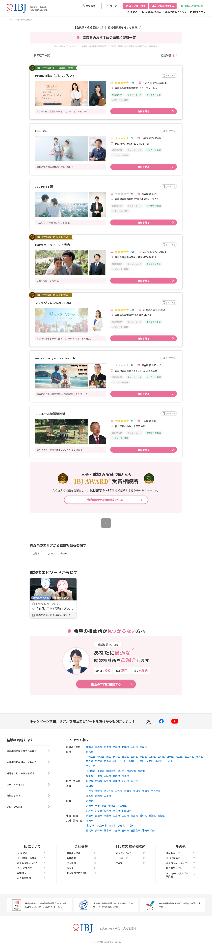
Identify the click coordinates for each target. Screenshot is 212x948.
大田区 (179, 756)
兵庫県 (89, 810)
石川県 (125, 781)
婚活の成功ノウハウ (175, 12)
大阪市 (89, 805)
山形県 (134, 747)
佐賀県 (89, 830)
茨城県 (107, 776)
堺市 (97, 805)
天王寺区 (122, 805)
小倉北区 (122, 825)
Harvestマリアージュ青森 (52, 245)
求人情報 (71, 863)
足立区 (149, 761)
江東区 (152, 756)
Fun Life (41, 131)
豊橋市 (145, 791)
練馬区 (140, 761)
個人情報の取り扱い (77, 873)
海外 (153, 830)
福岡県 (89, 820)
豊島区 (107, 761)
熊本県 (107, 830)
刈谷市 (118, 791)
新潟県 (98, 781)
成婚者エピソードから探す (20, 773)
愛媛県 (152, 815)
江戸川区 (169, 761)
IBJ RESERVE (173, 858)
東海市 (127, 791)
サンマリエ (122, 858)
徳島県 (134, 815)
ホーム (12, 19)
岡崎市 (98, 791)
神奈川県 (90, 766)
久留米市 (102, 825)
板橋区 (132, 761)
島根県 (98, 815)
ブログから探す (15, 806)
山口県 (125, 815)
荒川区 (123, 761)
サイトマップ (173, 853)
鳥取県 (89, 815)
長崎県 (98, 830)
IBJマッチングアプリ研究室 (177, 875)
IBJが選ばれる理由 (151, 12)
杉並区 (98, 761)
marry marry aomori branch (55, 358)
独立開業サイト (174, 868)
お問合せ (71, 868)
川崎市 (100, 771)
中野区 (89, 761)
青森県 (98, 747)
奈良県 (116, 810)
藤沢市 (121, 771)
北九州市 (90, 825)
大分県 (116, 830)
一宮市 (89, 791)
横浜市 (141, 771)
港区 (108, 756)
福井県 (134, 781)
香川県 (143, 815)
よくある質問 (24, 878)
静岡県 (98, 795)
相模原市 (111, 771)
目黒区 (170, 756)
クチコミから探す (16, 784)
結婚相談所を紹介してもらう (22, 762)
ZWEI (119, 863)
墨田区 (143, 756)
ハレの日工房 (44, 186)
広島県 (116, 815)
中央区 (100, 756)
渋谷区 (199, 756)
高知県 (161, 815)
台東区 (134, 756)
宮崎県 (125, 830)
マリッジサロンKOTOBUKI (53, 302)
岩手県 (107, 747)
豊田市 (136, 791)
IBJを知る (132, 12)
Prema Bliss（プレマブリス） (55, 75)
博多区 (132, 825)
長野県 (107, 781)
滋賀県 (107, 810)
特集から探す (14, 795)
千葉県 (98, 776)
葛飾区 (158, 761)
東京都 (89, 751)
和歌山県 (126, 810)
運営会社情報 (73, 853)
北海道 (89, 747)
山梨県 (89, 781)
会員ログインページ (176, 863)
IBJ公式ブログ (197, 12)
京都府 (98, 810)
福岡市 (112, 825)
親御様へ (21, 873)
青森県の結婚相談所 (24, 19)
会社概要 (71, 858)
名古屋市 (155, 791)
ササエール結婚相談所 (50, 413)
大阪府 (89, 800)
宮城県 (116, 747)
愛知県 (89, 786)
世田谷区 (189, 756)
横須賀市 (131, 771)
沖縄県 (145, 830)
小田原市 (90, 771)
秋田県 (125, 747)
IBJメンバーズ (123, 853)
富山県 (116, 781)
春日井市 (108, 791)
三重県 (107, 795)
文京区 (125, 756)
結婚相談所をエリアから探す (22, 751)
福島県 (143, 747)
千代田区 (90, 756)
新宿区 (116, 756)
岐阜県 (89, 795)
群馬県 (125, 776)
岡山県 (107, 815)
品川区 (161, 756)
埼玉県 (89, 776)
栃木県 (116, 776)
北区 (115, 761)
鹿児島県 (135, 830)
